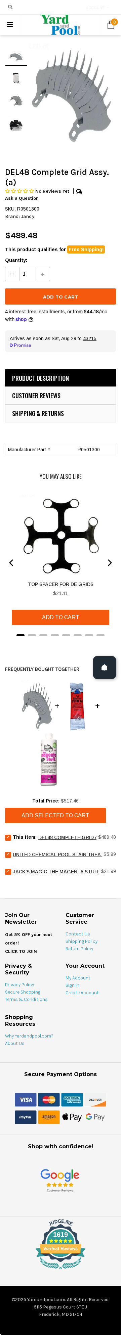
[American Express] (72, 1099)
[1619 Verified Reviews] (60, 1270)
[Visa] (26, 1099)
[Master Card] (49, 1099)
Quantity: (16, 260)
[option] (71, 95)
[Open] (104, 667)
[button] (20, 191)
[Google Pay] (95, 1116)
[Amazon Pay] (49, 1116)
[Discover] (95, 1099)
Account (95, 7)
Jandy (27, 216)
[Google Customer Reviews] (60, 1180)
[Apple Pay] (72, 1116)
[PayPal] (26, 1116)
